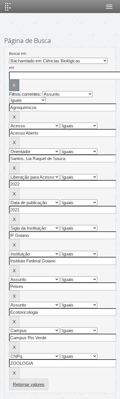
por (11, 68)
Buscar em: (18, 54)
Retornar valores (29, 384)
